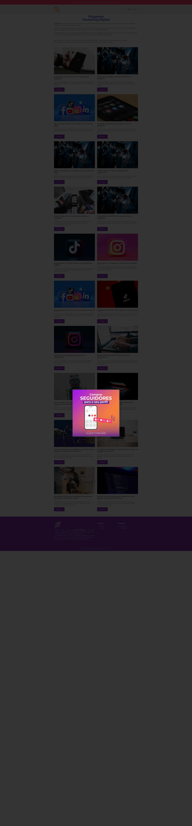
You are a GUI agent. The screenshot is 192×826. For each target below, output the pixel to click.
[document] (96, 413)
